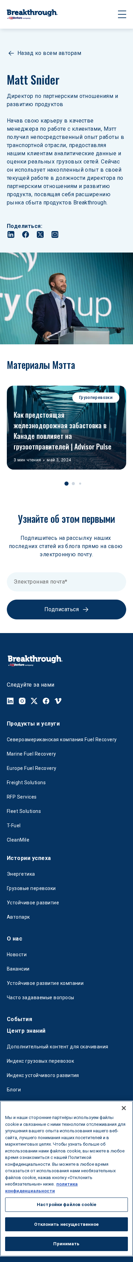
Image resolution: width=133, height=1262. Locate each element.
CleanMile (18, 840)
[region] (66, 1179)
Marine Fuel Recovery (31, 754)
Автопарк (18, 917)
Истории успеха (29, 858)
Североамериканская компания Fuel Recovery (62, 739)
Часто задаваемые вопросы (40, 997)
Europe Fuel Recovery (32, 768)
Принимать (66, 1243)
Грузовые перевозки (31, 888)
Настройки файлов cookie (66, 1204)
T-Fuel (14, 825)
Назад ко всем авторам (49, 53)
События (19, 1019)
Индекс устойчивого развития (43, 1075)
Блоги (14, 1089)
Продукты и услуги (33, 723)
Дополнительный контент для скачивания (57, 1046)
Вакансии (18, 969)
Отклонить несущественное (66, 1224)
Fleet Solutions (24, 811)
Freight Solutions (26, 782)
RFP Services (22, 797)
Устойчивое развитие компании (45, 983)
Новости (17, 954)
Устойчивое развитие (33, 902)
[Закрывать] (123, 1108)
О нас (14, 938)
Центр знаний (26, 1031)
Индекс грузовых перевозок (40, 1061)
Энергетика (21, 874)
